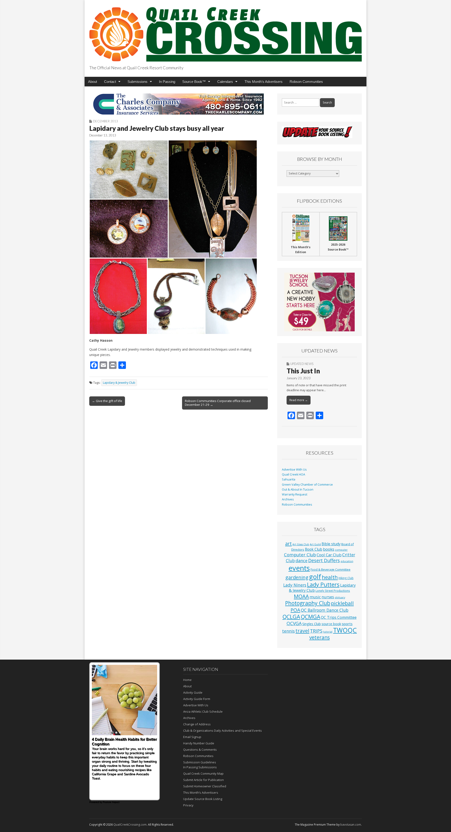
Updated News (301, 364)
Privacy (188, 805)
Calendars (225, 82)
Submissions (138, 82)
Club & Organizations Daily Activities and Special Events (222, 730)
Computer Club (300, 554)
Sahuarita (288, 479)
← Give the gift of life (107, 401)
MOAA (301, 596)
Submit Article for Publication (203, 780)
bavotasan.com (350, 825)
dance (301, 560)
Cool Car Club (329, 554)
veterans (319, 637)
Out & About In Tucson (297, 489)
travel (302, 630)
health (330, 577)
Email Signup (192, 737)
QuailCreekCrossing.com (130, 825)
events (299, 568)
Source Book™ (194, 82)
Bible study (331, 543)
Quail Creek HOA (293, 474)
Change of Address (197, 724)
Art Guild (315, 544)
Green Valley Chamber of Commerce (307, 485)
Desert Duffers (324, 560)
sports (347, 623)
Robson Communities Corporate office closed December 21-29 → (218, 403)
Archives (288, 499)
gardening (296, 577)
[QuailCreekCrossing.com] (225, 31)
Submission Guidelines (199, 762)
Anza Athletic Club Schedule (203, 711)
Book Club (313, 549)
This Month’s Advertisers (264, 82)
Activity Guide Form (196, 699)
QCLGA (291, 616)
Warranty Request (294, 494)
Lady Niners (294, 585)
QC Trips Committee (339, 617)
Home (187, 680)
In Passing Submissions (200, 767)
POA (295, 610)
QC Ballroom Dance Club (324, 610)
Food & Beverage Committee (330, 569)
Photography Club (307, 603)
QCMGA (310, 616)
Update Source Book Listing (202, 799)
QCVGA (294, 623)
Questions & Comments (200, 749)
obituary (340, 597)
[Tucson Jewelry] (319, 302)
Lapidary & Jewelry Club (119, 383)
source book (331, 623)
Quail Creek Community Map (203, 773)
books (328, 549)
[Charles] (178, 104)
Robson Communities (306, 82)
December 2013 (105, 121)
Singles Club (311, 623)
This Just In (303, 371)
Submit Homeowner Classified (204, 786)
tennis (288, 631)
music (315, 597)
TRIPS (316, 631)
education (347, 561)
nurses (328, 597)
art (288, 543)
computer (341, 549)
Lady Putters (323, 584)
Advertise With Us (294, 470)
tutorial (327, 631)
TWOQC (345, 630)
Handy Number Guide (198, 743)
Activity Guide (192, 692)
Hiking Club (346, 578)
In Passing (167, 82)
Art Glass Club (300, 544)
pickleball (342, 603)
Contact (110, 82)
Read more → (298, 400)
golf (315, 576)
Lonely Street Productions (332, 590)
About (92, 82)
